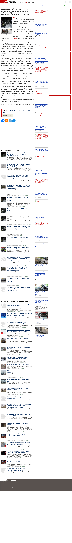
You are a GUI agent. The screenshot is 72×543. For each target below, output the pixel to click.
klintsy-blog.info (7, 34)
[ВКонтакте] (3, 120)
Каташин (14, 38)
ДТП (14, 18)
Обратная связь (7, 484)
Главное (22, 5)
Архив (28, 5)
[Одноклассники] (6, 120)
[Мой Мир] (14, 120)
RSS (12, 487)
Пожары (57, 5)
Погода (41, 5)
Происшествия (49, 5)
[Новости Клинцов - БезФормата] (8, 1)
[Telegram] (10, 120)
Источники (34, 5)
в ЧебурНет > (65, 5)
